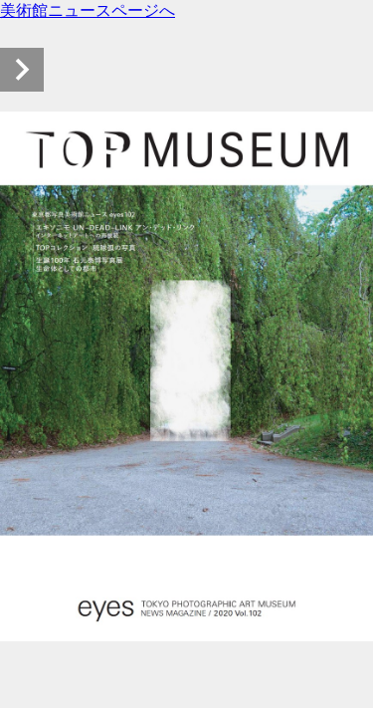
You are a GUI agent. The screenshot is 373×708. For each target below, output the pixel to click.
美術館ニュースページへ (87, 10)
